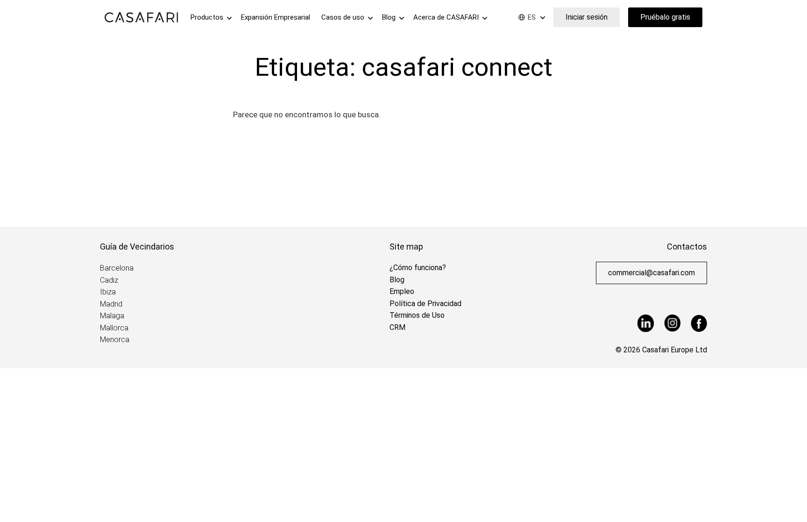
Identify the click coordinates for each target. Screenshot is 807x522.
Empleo (401, 291)
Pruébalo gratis (665, 17)
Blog (389, 17)
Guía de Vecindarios (137, 246)
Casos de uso (343, 17)
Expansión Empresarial (275, 17)
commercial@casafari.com (651, 272)
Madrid (111, 304)
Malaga (112, 315)
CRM (397, 327)
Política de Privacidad (425, 303)
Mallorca (114, 327)
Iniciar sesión (587, 17)
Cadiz (109, 280)
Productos (208, 17)
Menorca (114, 339)
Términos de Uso (417, 315)
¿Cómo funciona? (417, 267)
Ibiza (108, 291)
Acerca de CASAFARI (447, 17)
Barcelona (117, 268)
